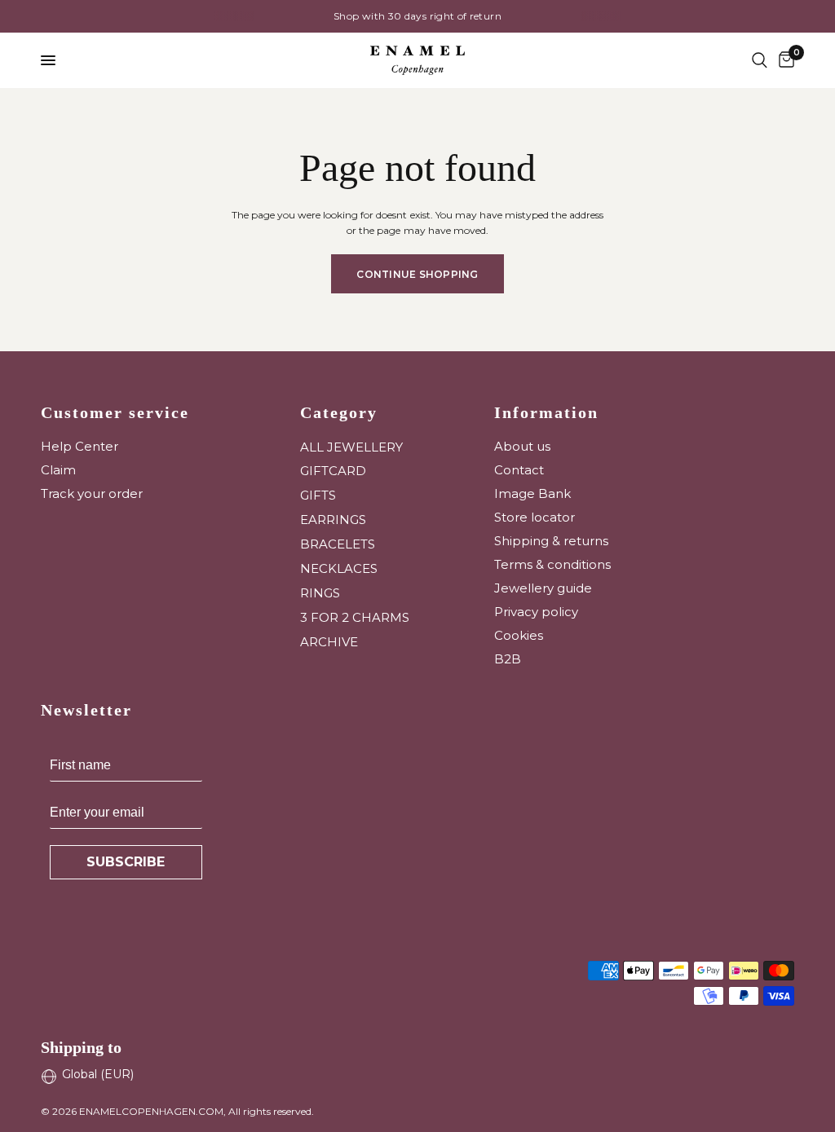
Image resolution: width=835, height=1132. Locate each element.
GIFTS (318, 495)
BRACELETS (337, 544)
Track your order (92, 493)
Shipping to (81, 1047)
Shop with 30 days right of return (290, 16)
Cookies (518, 635)
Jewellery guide (543, 588)
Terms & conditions (552, 564)
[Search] (759, 60)
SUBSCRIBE (125, 862)
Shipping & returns (551, 540)
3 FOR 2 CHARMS (354, 617)
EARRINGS (333, 519)
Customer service (115, 412)
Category (339, 412)
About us (522, 446)
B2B (507, 659)
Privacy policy (536, 611)
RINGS (320, 593)
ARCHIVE (329, 642)
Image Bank (532, 493)
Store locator (534, 517)
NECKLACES (339, 568)
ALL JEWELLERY (351, 447)
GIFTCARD (333, 470)
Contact (519, 470)
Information (546, 412)
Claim (58, 470)
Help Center (79, 446)
